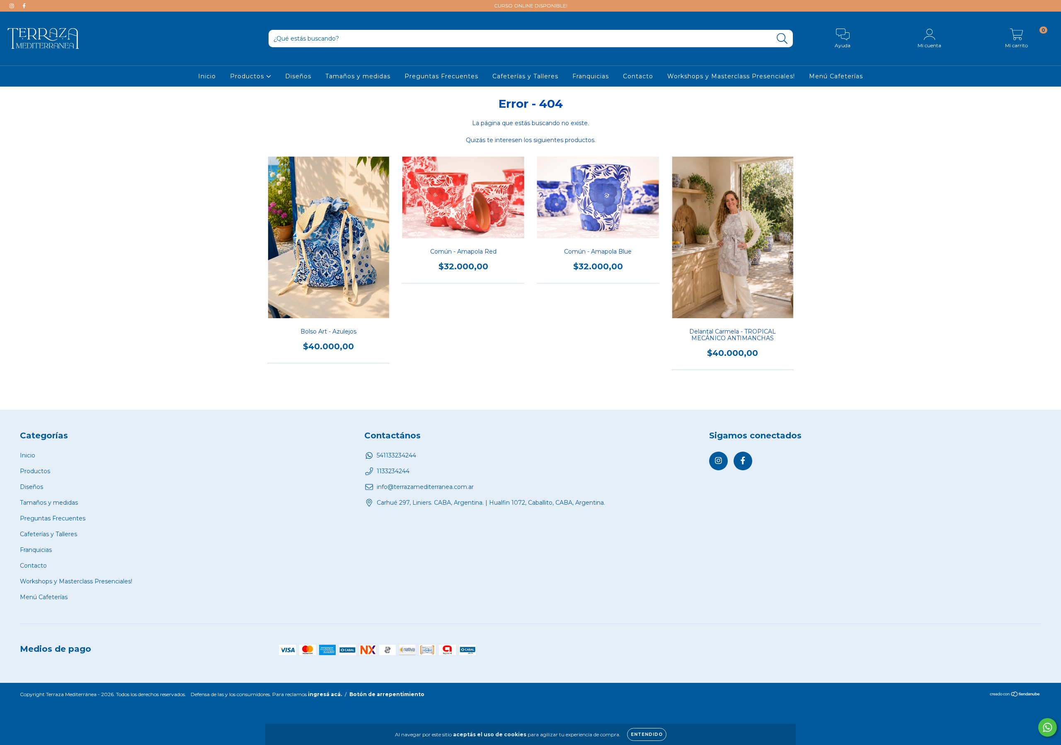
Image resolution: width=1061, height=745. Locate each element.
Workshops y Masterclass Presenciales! (731, 76)
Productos (248, 76)
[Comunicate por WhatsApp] (1047, 727)
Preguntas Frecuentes (441, 76)
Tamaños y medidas (357, 76)
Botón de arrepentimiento (386, 694)
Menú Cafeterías (836, 76)
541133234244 (396, 455)
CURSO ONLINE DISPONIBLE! (530, 5)
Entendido (647, 734)
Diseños (298, 76)
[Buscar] (782, 38)
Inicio (207, 76)
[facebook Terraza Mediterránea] (24, 6)
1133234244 (393, 471)
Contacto (638, 76)
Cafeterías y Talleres (525, 76)
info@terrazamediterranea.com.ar (425, 487)
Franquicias (590, 76)
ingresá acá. (325, 694)
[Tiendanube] (1015, 695)
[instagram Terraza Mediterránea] (12, 6)
